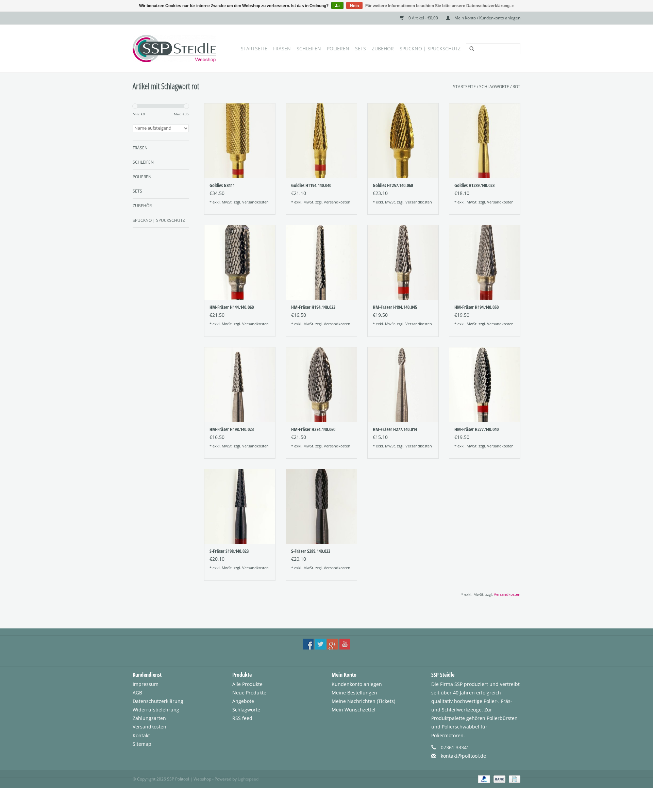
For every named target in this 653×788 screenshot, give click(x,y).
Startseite (254, 48)
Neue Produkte (249, 692)
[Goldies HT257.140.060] (403, 140)
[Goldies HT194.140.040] (321, 140)
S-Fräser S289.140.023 (310, 551)
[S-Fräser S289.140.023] (321, 506)
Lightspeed (248, 779)
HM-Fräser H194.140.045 (395, 307)
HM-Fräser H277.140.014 (395, 429)
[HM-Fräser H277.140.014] (403, 384)
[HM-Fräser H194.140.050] (484, 262)
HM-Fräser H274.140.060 (313, 429)
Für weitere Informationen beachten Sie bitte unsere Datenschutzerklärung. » (439, 5)
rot (516, 86)
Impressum (145, 684)
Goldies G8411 (222, 185)
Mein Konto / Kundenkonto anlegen (486, 18)
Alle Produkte (247, 684)
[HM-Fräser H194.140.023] (321, 262)
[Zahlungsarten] (483, 779)
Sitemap (142, 744)
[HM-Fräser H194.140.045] (403, 262)
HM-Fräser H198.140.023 (232, 429)
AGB (137, 692)
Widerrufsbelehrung (156, 709)
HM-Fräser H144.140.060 (232, 307)
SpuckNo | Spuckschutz (430, 48)
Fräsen (282, 48)
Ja (337, 5)
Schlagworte (494, 86)
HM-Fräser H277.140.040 (476, 429)
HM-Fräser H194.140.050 (476, 307)
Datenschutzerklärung (158, 701)
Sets (360, 48)
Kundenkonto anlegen (357, 684)
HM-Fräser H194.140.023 (313, 307)
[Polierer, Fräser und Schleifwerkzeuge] (176, 48)
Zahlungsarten (149, 718)
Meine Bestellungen (354, 692)
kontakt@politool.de (463, 756)
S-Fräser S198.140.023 (229, 551)
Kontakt (141, 735)
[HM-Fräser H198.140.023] (239, 384)
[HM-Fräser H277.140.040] (484, 384)
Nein (354, 5)
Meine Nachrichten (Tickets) (363, 701)
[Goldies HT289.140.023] (484, 140)
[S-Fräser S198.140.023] (239, 506)
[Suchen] (469, 49)
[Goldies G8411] (239, 140)
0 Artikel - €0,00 (423, 18)
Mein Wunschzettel (353, 709)
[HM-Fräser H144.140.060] (239, 262)
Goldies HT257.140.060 (393, 185)
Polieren (338, 48)
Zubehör (383, 48)
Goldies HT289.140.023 (474, 185)
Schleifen (309, 48)
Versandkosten (255, 201)
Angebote (243, 701)
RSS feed (242, 718)
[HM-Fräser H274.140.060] (321, 384)
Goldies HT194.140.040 (311, 185)
